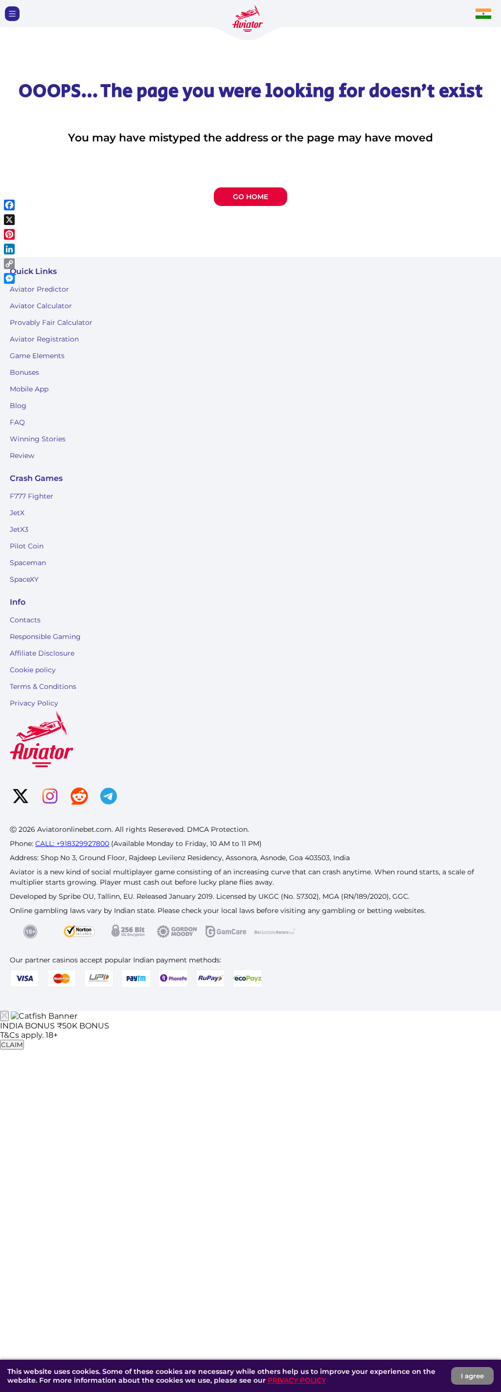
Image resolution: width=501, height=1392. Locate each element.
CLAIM (12, 1045)
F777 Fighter (31, 496)
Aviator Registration (44, 339)
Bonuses (24, 372)
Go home (250, 196)
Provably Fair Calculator (51, 322)
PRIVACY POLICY (297, 1380)
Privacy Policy (34, 703)
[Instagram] (50, 797)
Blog (18, 405)
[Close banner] (4, 1016)
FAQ (17, 422)
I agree (472, 1376)
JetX (17, 512)
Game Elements (37, 355)
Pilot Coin (27, 546)
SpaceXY (24, 579)
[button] (12, 13)
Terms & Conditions (43, 686)
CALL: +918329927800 (72, 843)
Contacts (25, 620)
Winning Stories (38, 438)
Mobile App (29, 389)
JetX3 (19, 529)
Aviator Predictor (39, 289)
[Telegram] (108, 797)
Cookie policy (33, 669)
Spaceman (28, 562)
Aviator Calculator (41, 305)
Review (22, 455)
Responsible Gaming (45, 636)
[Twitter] (20, 797)
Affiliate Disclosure (42, 653)
